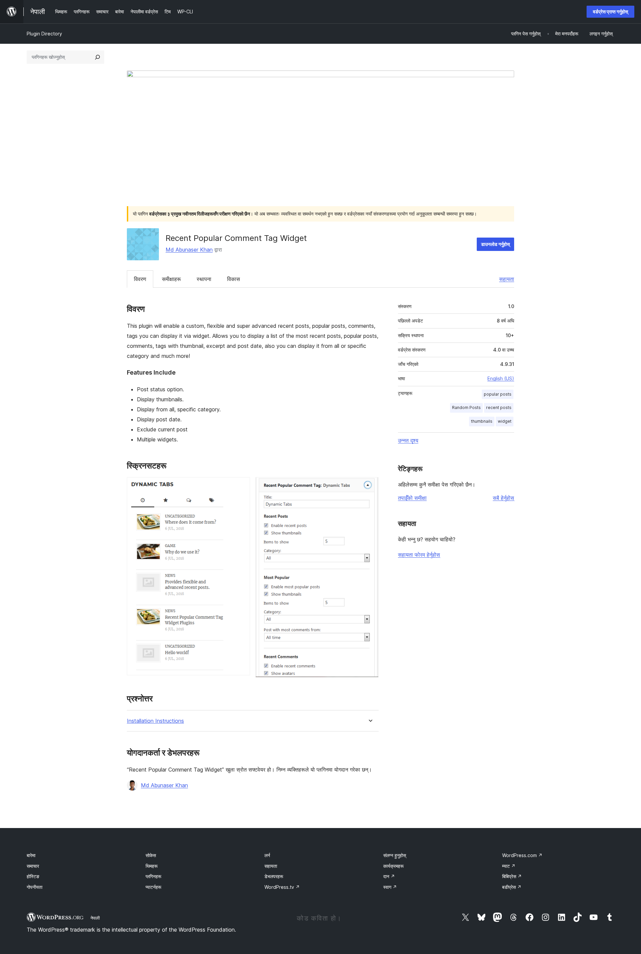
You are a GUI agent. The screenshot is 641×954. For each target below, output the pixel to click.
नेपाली (95, 918)
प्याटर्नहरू (153, 887)
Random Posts (466, 407)
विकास (233, 279)
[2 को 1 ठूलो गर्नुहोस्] (241, 486)
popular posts (497, 394)
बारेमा (31, 855)
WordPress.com (522, 855)
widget (504, 421)
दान (389, 876)
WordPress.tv (282, 887)
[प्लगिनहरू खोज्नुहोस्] (97, 57)
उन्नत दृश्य (408, 440)
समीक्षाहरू (171, 279)
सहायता (506, 279)
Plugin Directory (44, 33)
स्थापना (204, 279)
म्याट (508, 866)
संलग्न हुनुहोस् (394, 855)
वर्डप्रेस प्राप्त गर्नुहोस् (610, 11)
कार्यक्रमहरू (393, 866)
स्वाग (390, 887)
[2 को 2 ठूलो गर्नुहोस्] (369, 486)
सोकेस (151, 855)
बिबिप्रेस (512, 876)
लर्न (267, 855)
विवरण (140, 279)
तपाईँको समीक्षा (412, 498)
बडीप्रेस (511, 887)
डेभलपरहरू (273, 876)
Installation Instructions (155, 721)
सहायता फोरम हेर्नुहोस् (419, 554)
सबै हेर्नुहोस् (503, 498)
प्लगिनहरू (153, 876)
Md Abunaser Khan (189, 249)
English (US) (500, 378)
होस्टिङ (33, 876)
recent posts (498, 407)
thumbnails (481, 421)
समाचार (33, 866)
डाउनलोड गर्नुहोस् (495, 244)
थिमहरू (152, 866)
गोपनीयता (34, 887)
